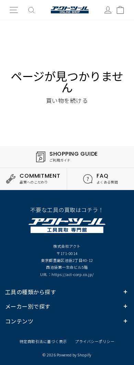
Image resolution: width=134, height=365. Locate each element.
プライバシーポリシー (94, 341)
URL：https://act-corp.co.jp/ (66, 274)
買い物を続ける (67, 100)
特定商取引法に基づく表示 (43, 341)
